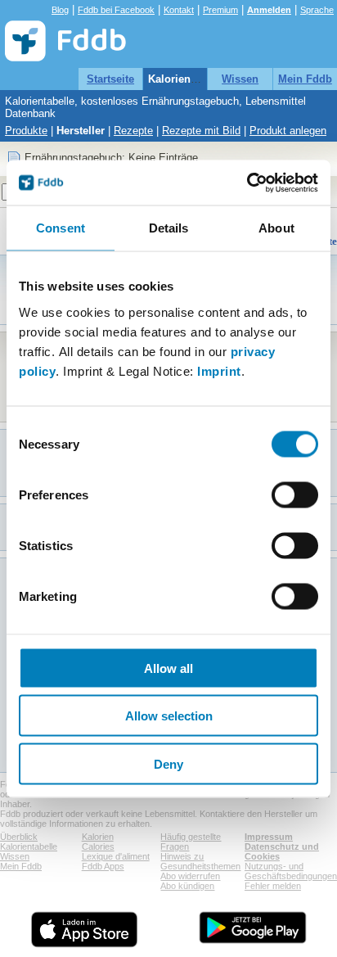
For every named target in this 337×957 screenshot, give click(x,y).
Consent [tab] (60, 228)
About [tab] (276, 228)
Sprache (317, 10)
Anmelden (269, 10)
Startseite (110, 79)
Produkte (26, 130)
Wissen (240, 79)
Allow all (168, 668)
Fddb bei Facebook (116, 10)
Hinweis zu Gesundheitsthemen (200, 861)
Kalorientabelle (186, 79)
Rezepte (133, 130)
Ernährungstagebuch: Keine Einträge (111, 157)
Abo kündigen (187, 886)
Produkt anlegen (287, 130)
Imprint (219, 370)
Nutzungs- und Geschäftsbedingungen (291, 871)
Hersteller (80, 130)
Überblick (19, 837)
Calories (98, 846)
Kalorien (98, 837)
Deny (168, 763)
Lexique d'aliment (116, 856)
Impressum (269, 837)
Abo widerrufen (190, 876)
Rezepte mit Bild (201, 130)
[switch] (295, 494)
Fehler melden (273, 886)
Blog (60, 10)
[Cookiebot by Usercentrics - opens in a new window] (246, 182)
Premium (220, 10)
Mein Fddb (305, 79)
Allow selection (169, 716)
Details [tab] (169, 228)
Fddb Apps (103, 866)
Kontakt (179, 10)
